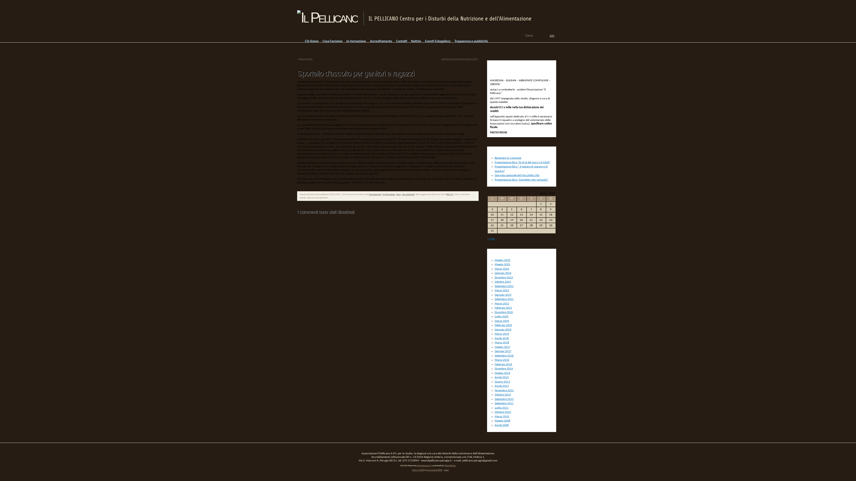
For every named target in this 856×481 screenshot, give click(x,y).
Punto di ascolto (306, 59)
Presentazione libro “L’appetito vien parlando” (521, 179)
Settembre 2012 (504, 399)
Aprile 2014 (502, 377)
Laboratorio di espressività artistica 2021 (459, 59)
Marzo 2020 (502, 321)
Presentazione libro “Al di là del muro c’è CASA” (522, 162)
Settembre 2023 (504, 286)
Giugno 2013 (502, 381)
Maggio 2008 (502, 420)
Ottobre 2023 (503, 281)
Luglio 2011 (501, 407)
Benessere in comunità (508, 158)
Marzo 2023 (502, 290)
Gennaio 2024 (503, 273)
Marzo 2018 (502, 342)
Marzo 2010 (502, 416)
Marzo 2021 (502, 303)
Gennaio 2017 (503, 351)
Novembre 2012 (504, 390)
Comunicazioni (375, 194)
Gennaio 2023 (503, 294)
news (398, 194)
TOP (446, 470)
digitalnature (423, 466)
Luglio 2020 (501, 316)
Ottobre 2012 (503, 394)
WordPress (450, 466)
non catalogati (408, 194)
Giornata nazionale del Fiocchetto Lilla (517, 175)
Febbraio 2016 (503, 364)
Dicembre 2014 (504, 368)
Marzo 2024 (502, 268)
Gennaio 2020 (503, 329)
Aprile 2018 (502, 338)
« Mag (491, 238)
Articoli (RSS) (418, 470)
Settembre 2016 (504, 355)
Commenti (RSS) (434, 470)
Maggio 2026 (502, 260)
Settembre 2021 (504, 299)
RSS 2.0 (450, 194)
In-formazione (389, 194)
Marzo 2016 (502, 360)
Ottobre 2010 (503, 412)
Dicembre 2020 (504, 312)
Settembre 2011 (504, 403)
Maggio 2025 (502, 264)
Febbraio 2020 (503, 325)
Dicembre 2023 (504, 277)
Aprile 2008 (502, 425)
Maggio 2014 (502, 373)
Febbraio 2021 (503, 307)
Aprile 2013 (502, 386)
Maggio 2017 (502, 347)
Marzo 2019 (502, 333)
